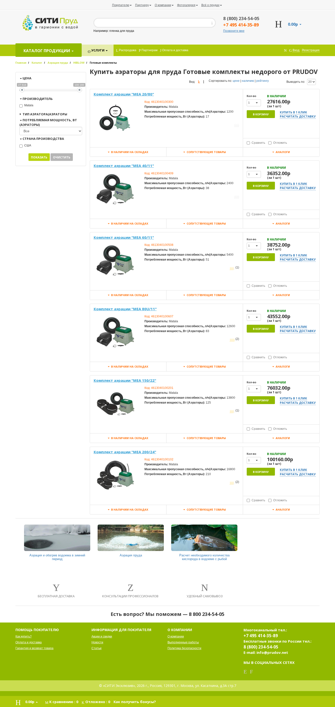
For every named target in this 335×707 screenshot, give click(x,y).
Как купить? (23, 636)
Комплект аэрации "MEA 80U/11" (125, 308)
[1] (234, 125)
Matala (28, 105)
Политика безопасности (184, 648)
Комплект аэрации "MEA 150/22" (125, 380)
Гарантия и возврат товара (34, 648)
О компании (176, 636)
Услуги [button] (97, 50)
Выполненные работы (183, 642)
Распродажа (127, 50)
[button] (254, 102)
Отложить (280, 142)
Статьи (96, 648)
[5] (238, 125)
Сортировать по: (220, 81)
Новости (97, 642)
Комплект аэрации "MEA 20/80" (124, 94)
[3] (236, 125)
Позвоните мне (234, 31)
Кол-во (251, 96)
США (27, 145)
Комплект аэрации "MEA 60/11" (124, 237)
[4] (237, 125)
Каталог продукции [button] (47, 50)
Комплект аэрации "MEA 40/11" (124, 165)
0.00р (293, 24)
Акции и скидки (101, 636)
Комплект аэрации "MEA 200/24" (125, 451)
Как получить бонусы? (135, 701)
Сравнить (258, 142)
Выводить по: (295, 82)
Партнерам (149, 50)
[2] (235, 125)
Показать (39, 157)
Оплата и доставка (174, 50)
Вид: (192, 82)
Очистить (61, 157)
